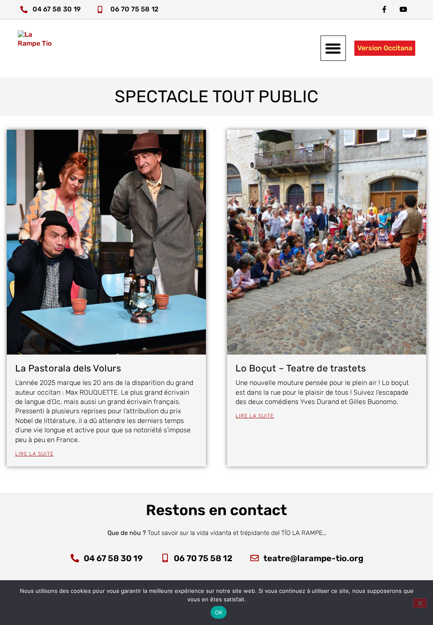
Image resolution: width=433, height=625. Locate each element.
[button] (333, 48)
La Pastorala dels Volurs (68, 368)
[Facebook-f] (384, 9)
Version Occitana (384, 48)
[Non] (420, 603)
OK (219, 612)
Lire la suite (34, 454)
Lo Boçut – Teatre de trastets (301, 368)
